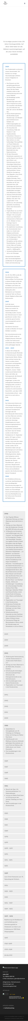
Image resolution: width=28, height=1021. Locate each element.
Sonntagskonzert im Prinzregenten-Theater (15, 997)
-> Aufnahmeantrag (8, 1008)
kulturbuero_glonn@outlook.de (16, 978)
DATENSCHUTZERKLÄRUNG (17, 1018)
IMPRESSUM (7, 1018)
